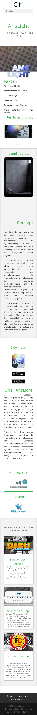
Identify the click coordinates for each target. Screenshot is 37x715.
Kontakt (10, 696)
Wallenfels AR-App (18, 611)
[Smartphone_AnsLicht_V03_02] (18, 138)
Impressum (22, 696)
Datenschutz (17, 699)
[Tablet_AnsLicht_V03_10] (18, 197)
